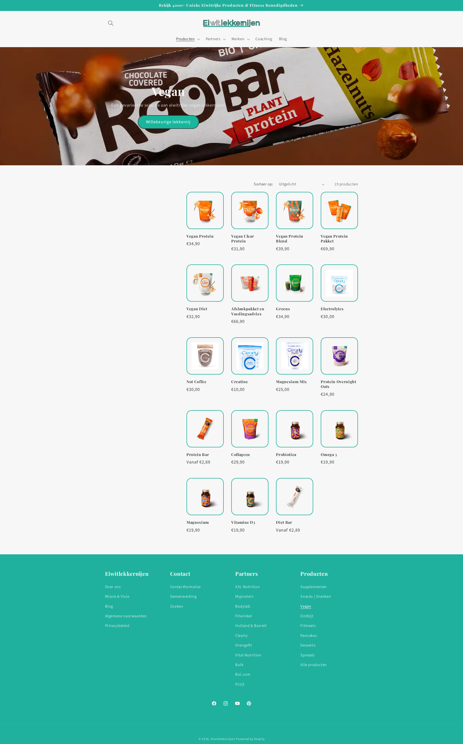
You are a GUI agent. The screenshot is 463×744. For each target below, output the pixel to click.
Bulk (239, 665)
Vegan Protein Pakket (334, 239)
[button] (111, 23)
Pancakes (308, 635)
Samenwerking (183, 596)
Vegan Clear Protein (242, 239)
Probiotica (286, 454)
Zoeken (176, 606)
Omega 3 (329, 454)
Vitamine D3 (243, 522)
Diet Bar (284, 522)
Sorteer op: (263, 184)
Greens (283, 308)
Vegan (305, 606)
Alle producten (313, 665)
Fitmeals (308, 626)
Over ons (113, 587)
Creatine (239, 381)
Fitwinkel (243, 616)
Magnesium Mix (291, 381)
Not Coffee (196, 381)
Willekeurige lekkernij (168, 122)
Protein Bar (197, 454)
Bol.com (242, 674)
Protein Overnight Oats (338, 384)
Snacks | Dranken (315, 596)
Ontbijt (306, 616)
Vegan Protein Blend (289, 239)
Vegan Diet (196, 308)
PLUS (240, 684)
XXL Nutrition (247, 587)
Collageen (240, 454)
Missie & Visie (117, 596)
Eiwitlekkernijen (223, 739)
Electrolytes (332, 308)
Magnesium (197, 522)
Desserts (307, 645)
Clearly (241, 635)
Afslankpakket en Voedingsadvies (247, 311)
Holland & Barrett (251, 626)
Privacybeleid (117, 626)
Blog (109, 606)
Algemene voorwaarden (126, 616)
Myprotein (244, 596)
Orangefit (243, 645)
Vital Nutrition (248, 655)
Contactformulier (185, 587)
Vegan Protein (200, 236)
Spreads (307, 655)
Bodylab (242, 606)
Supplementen (313, 587)
